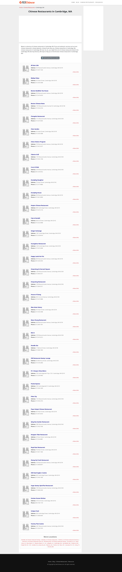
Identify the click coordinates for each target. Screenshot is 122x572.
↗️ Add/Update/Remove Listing (50, 58)
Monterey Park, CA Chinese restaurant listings (55, 541)
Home (73, 2)
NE (30, 545)
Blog (77, 2)
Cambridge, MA (58, 543)
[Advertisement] (50, 29)
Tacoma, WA (51, 546)
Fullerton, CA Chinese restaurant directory (68, 539)
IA (45, 543)
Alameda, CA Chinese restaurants (49, 539)
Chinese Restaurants (87, 2)
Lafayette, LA (50, 543)
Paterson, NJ (49, 545)
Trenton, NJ (56, 545)
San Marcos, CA (71, 541)
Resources (99, 2)
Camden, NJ (34, 545)
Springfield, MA (66, 543)
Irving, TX (77, 545)
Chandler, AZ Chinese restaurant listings (30, 539)
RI (73, 545)
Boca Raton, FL (30, 543)
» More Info (76, 72)
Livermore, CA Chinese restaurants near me (32, 541)
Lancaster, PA (68, 545)
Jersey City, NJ (42, 545)
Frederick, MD (74, 543)
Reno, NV (62, 545)
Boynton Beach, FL (39, 543)
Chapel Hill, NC (24, 545)
